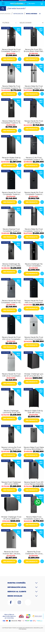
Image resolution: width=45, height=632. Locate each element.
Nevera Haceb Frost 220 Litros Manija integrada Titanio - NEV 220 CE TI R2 (33, 483)
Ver (19, 59)
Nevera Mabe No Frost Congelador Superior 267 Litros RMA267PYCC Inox (34, 230)
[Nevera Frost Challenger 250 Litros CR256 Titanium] (11, 469)
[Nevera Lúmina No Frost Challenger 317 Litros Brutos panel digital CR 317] (11, 435)
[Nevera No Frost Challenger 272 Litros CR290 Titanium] (34, 539)
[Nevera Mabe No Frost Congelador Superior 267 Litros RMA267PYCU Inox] (34, 74)
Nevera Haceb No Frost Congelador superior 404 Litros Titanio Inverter (11, 301)
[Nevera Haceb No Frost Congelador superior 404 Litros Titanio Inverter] (11, 288)
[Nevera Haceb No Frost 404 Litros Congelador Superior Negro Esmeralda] (11, 325)
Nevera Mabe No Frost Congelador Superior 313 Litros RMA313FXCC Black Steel (11, 121)
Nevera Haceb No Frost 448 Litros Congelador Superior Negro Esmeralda (33, 301)
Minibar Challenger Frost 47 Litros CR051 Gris (11, 517)
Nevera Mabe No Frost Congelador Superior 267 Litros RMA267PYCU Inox (34, 87)
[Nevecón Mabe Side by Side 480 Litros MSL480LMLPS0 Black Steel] (34, 398)
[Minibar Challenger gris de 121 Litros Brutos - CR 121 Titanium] (34, 361)
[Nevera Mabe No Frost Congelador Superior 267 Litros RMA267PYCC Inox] (34, 217)
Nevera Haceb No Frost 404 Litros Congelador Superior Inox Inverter (33, 338)
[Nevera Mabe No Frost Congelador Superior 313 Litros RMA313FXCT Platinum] (11, 74)
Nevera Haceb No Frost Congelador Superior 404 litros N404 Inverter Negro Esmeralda (11, 193)
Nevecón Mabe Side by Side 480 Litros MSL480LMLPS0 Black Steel (34, 411)
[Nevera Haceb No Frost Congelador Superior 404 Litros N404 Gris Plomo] (34, 180)
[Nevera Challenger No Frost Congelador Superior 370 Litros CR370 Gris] (34, 251)
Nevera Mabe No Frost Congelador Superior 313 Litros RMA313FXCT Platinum (11, 87)
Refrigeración (18, 13)
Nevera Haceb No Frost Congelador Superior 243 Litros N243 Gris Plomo (11, 50)
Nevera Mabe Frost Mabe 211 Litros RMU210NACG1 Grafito (34, 448)
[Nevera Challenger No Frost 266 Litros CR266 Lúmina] (11, 251)
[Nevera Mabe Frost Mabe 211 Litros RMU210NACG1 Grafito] (34, 435)
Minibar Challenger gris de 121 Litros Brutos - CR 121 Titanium (34, 374)
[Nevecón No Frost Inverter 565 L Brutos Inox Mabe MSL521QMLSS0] (11, 539)
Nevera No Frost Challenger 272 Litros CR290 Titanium (33, 552)
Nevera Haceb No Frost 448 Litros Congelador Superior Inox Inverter (11, 374)
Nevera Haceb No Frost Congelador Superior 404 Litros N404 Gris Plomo (33, 193)
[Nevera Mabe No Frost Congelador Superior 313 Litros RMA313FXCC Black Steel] (11, 108)
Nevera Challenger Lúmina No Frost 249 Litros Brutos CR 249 (11, 411)
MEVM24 (24, 629)
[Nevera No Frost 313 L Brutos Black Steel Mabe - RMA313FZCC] (34, 37)
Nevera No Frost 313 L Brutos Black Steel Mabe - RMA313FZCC (34, 50)
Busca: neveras (31, 13)
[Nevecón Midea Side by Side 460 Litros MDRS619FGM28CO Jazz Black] (11, 145)
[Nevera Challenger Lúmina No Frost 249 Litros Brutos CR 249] (11, 398)
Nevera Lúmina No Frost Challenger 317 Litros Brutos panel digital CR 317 (11, 448)
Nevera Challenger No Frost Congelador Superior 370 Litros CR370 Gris (34, 264)
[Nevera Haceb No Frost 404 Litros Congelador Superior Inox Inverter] (34, 325)
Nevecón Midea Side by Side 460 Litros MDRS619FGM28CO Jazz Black (11, 158)
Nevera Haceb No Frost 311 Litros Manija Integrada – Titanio (33, 121)
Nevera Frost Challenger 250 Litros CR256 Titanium (11, 483)
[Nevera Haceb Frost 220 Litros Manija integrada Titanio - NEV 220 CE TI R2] (34, 469)
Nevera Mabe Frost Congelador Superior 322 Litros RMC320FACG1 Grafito (34, 517)
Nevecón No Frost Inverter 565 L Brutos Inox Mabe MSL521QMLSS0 (11, 552)
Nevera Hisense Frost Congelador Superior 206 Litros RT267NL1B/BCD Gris (11, 230)
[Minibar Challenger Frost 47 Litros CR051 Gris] (11, 504)
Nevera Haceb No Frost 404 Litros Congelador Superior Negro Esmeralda (11, 338)
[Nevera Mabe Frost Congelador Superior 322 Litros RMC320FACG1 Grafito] (34, 504)
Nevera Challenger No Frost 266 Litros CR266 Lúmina (11, 264)
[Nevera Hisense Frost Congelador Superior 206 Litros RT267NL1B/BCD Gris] (11, 217)
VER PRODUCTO (9, 59)
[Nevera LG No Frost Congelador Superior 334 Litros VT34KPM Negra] (34, 145)
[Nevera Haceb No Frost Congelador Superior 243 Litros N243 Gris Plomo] (11, 37)
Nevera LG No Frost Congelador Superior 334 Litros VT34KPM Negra (34, 158)
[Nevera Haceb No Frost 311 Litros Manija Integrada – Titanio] (34, 108)
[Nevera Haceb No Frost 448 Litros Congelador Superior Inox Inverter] (11, 361)
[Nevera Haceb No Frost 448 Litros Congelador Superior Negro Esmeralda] (34, 288)
